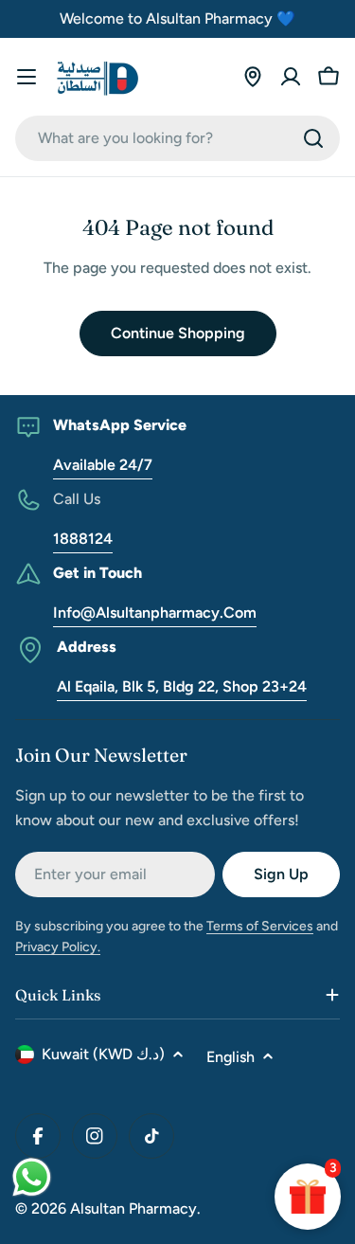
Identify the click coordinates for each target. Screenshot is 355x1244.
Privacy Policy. (57, 947)
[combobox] (177, 138)
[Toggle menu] (26, 76)
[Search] (313, 138)
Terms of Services (259, 926)
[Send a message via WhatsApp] (31, 1177)
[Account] (290, 76)
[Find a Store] (252, 76)
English (230, 1057)
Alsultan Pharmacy (133, 1208)
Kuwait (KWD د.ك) (103, 1054)
